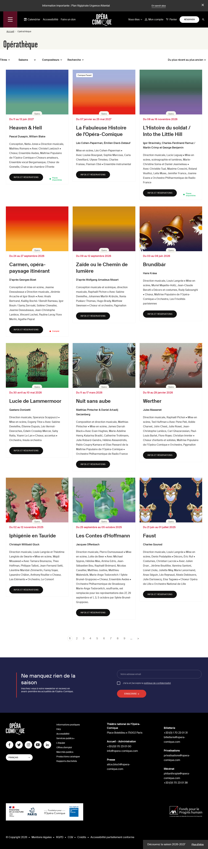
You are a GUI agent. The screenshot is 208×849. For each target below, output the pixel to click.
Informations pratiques (68, 724)
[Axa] (186, 812)
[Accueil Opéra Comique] (101, 19)
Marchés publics (64, 752)
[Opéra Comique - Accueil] (15, 733)
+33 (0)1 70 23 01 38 (176, 782)
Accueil (10, 31)
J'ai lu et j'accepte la (147, 683)
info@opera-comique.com (122, 751)
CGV (70, 837)
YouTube (38, 745)
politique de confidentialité (157, 683)
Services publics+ (65, 738)
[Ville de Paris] (32, 812)
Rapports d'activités (66, 761)
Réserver (189, 19)
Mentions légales (42, 837)
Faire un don (68, 19)
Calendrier (34, 19)
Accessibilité (50, 19)
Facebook (9, 745)
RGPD (59, 837)
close (202, 5)
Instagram (28, 745)
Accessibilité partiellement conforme (112, 837)
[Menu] (10, 19)
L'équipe (60, 742)
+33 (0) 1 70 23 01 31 (176, 732)
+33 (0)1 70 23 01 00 (119, 746)
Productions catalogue (68, 756)
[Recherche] (203, 19)
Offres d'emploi (64, 747)
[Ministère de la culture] (16, 812)
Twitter (19, 745)
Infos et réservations (26, 177)
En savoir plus (159, 5)
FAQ (58, 729)
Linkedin (47, 745)
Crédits (81, 837)
